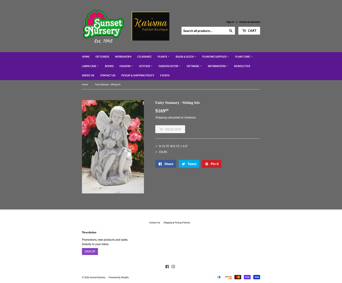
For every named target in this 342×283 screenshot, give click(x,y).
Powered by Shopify (119, 277)
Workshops (123, 56)
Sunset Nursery (97, 277)
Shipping (161, 117)
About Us (88, 75)
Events (165, 75)
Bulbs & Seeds (185, 56)
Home (86, 56)
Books (109, 66)
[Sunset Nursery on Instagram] (173, 267)
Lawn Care (89, 66)
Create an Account (249, 22)
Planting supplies (214, 56)
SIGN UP (90, 251)
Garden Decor (169, 66)
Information (217, 66)
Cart (251, 30)
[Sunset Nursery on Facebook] (167, 267)
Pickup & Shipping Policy (137, 75)
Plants (163, 56)
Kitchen (145, 66)
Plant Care (243, 56)
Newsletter (242, 66)
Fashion (125, 66)
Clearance (144, 56)
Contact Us (107, 75)
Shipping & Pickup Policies (177, 222)
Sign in (230, 22)
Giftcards (102, 56)
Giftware (193, 66)
